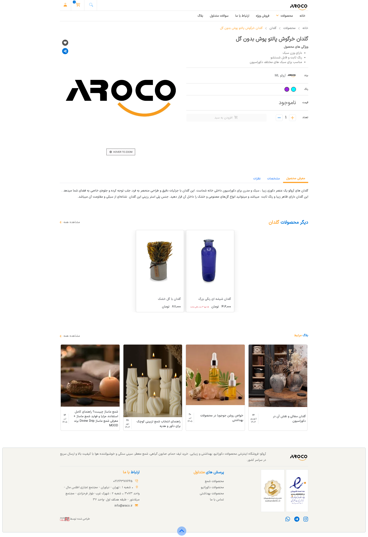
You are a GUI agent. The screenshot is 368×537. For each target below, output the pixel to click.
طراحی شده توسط (79, 519)
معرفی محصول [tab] (295, 178)
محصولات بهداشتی (212, 493)
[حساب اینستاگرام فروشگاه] (304, 520)
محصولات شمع (214, 481)
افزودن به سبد (223, 117)
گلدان (272, 28)
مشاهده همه (71, 222)
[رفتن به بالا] (181, 533)
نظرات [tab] (257, 178)
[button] (78, 5)
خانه (305, 28)
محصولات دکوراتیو (212, 487)
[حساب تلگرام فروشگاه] (296, 520)
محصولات (289, 28)
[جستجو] (91, 5)
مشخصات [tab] (273, 178)
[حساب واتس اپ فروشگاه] (288, 520)
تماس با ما (217, 499)
